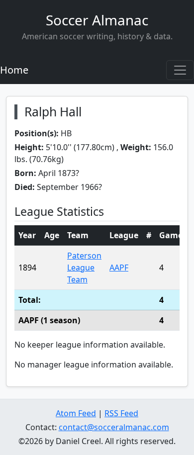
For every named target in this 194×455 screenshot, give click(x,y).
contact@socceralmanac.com (114, 427)
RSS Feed (121, 413)
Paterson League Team (84, 267)
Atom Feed (76, 413)
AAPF (118, 267)
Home (14, 70)
